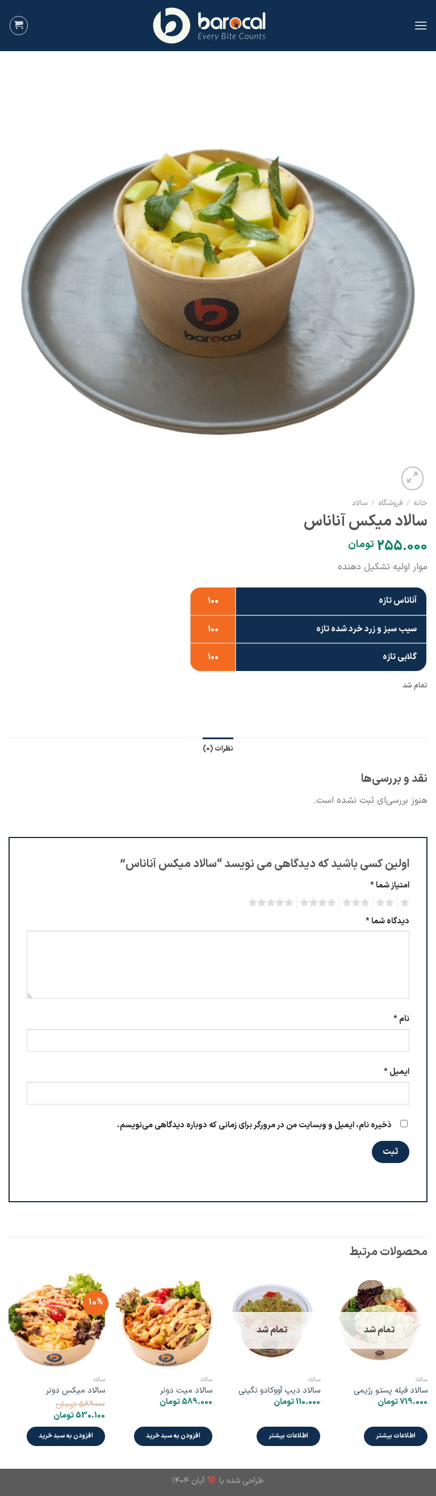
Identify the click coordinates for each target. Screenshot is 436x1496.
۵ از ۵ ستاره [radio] (272, 902)
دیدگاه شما (387, 921)
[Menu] (420, 25)
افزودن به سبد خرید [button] (173, 1436)
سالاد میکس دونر (75, 1391)
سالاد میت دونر (186, 1391)
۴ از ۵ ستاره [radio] (319, 902)
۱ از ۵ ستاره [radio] (406, 902)
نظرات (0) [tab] (218, 748)
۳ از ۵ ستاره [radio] (357, 902)
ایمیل (396, 1072)
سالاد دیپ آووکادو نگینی (279, 1391)
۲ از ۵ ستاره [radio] (386, 902)
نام (401, 1019)
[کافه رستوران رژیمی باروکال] (218, 25)
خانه (420, 503)
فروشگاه (390, 503)
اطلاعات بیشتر (396, 1436)
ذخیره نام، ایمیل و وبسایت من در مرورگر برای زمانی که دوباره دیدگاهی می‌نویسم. (254, 1125)
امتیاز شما (389, 885)
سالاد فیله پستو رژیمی (390, 1391)
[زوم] (412, 478)
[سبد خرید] (19, 25)
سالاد (359, 503)
